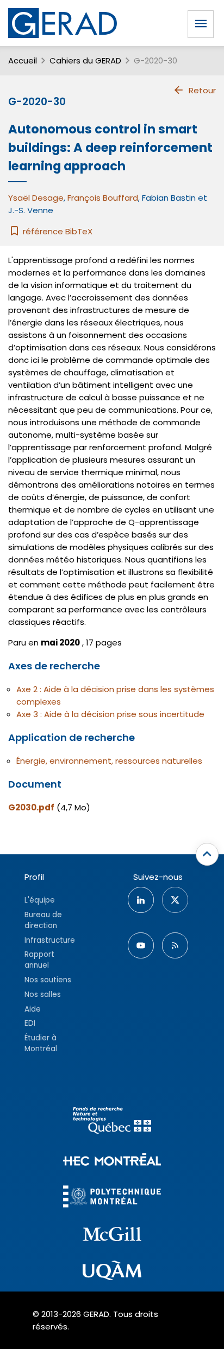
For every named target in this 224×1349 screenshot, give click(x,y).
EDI (29, 1023)
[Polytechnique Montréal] (112, 1198)
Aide (32, 1009)
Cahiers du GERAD (85, 60)
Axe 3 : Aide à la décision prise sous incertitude (110, 714)
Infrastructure (49, 940)
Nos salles (42, 994)
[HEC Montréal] (112, 1161)
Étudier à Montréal (40, 1043)
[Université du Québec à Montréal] (112, 1272)
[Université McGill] (112, 1235)
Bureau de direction (43, 920)
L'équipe (39, 900)
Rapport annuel (39, 959)
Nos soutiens (47, 980)
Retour (202, 90)
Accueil (22, 60)
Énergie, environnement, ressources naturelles (109, 760)
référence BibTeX (56, 231)
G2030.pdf (31, 807)
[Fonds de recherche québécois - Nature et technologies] (112, 1122)
